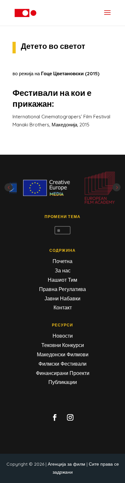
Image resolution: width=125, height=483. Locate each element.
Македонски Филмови (62, 354)
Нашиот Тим (62, 280)
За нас (63, 270)
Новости (63, 336)
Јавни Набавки (62, 298)
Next (117, 187)
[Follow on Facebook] (54, 417)
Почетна (62, 261)
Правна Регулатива (62, 289)
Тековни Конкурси (62, 345)
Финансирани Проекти (62, 373)
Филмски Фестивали (62, 363)
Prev (8, 187)
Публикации (62, 382)
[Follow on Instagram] (70, 417)
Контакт (63, 307)
